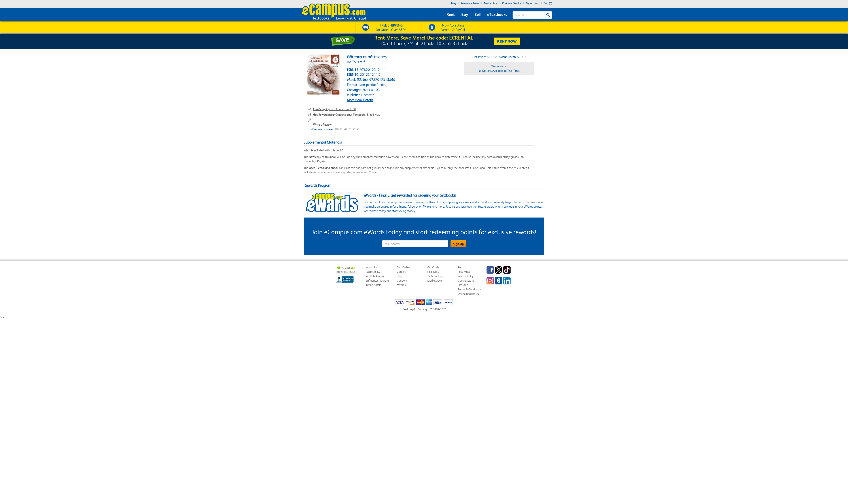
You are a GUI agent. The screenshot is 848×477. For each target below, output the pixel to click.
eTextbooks (497, 14)
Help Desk (433, 271)
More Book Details (360, 100)
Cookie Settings (467, 280)
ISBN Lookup (435, 276)
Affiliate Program (376, 276)
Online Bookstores (468, 293)
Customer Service (511, 3)
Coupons (402, 280)
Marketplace (490, 3)
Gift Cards (433, 267)
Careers (401, 271)
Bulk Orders (403, 267)
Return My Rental (470, 3)
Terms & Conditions (469, 289)
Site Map (463, 285)
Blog (453, 3)
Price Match (464, 271)
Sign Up (458, 244)
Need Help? (408, 309)
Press (461, 267)
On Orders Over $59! (334, 109)
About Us (371, 267)
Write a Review (322, 124)
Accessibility (373, 271)
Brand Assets (373, 285)
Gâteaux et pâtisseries (322, 129)
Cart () (548, 3)
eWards (401, 285)
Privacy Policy (465, 276)
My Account (532, 3)
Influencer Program (377, 280)
